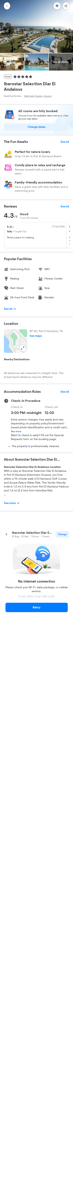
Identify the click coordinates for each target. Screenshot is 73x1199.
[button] (15, 341)
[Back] (7, 5)
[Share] (66, 5)
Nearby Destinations (17, 359)
